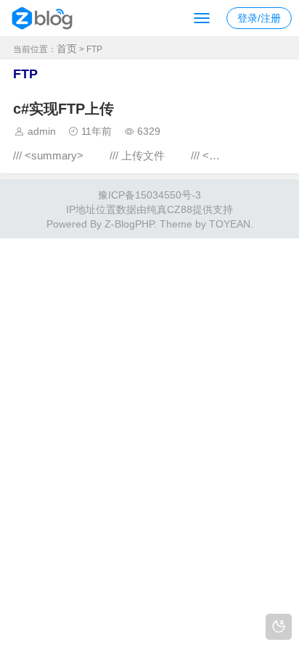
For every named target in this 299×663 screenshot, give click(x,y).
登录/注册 (259, 18)
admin (42, 131)
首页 (67, 48)
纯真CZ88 (169, 209)
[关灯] (279, 627)
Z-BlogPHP (129, 224)
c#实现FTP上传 (63, 109)
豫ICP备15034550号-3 (149, 195)
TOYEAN (229, 224)
